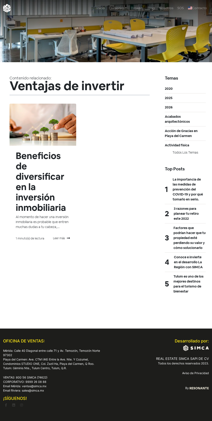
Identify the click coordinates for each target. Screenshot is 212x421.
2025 (168, 98)
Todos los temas (185, 152)
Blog (151, 8)
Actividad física (177, 145)
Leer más (59, 238)
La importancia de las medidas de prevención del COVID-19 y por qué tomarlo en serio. (188, 189)
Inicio (100, 8)
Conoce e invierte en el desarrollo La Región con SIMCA (188, 262)
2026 (169, 107)
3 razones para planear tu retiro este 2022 (186, 213)
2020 (169, 88)
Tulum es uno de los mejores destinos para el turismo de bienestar (188, 284)
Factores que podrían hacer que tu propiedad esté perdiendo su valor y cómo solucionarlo (189, 238)
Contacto (199, 8)
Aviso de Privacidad (195, 373)
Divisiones (116, 8)
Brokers (137, 8)
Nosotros (166, 8)
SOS (180, 8)
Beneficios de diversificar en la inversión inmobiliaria (41, 182)
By (187, 388)
